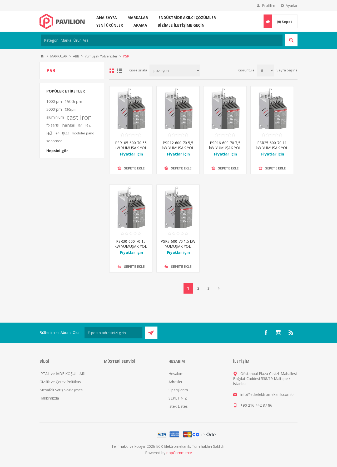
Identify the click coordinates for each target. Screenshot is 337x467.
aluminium (55, 117)
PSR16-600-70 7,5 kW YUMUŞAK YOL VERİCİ (225, 147)
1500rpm (73, 101)
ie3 (49, 133)
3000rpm (54, 109)
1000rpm (54, 101)
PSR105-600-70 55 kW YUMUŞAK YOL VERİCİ (131, 147)
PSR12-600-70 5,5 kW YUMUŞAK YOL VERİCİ (178, 147)
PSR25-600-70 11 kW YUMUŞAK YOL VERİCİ (272, 147)
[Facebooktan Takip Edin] (266, 332)
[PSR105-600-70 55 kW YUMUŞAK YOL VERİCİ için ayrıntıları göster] (131, 107)
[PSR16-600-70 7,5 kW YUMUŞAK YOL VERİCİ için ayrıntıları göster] (225, 107)
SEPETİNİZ (177, 398)
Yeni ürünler (109, 25)
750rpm (70, 109)
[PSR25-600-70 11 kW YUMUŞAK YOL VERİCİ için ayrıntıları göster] (272, 107)
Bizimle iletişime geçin (181, 25)
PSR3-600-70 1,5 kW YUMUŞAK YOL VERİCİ (178, 246)
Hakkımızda (49, 398)
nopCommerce (179, 452)
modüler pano (83, 133)
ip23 (65, 132)
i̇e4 (57, 133)
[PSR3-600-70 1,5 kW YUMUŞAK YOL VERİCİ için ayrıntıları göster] (178, 206)
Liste (119, 71)
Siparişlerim (178, 389)
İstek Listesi (178, 406)
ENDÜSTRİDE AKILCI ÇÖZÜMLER (187, 17)
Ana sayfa (106, 17)
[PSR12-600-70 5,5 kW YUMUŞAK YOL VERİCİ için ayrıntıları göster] (178, 107)
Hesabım (176, 373)
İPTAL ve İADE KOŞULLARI (62, 373)
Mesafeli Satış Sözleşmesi (61, 389)
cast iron (79, 117)
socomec (54, 140)
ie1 (80, 125)
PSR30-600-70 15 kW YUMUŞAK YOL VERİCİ (131, 246)
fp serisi (53, 125)
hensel (68, 125)
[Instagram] (278, 332)
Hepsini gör (57, 150)
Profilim (268, 5)
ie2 (88, 125)
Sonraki (219, 288)
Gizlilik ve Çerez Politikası (60, 381)
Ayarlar (292, 5)
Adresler (175, 381)
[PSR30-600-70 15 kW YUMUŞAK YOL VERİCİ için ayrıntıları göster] (131, 206)
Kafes (111, 71)
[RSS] (291, 332)
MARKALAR (137, 17)
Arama (140, 25)
